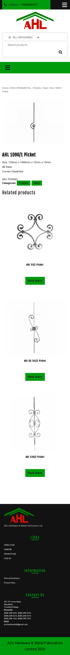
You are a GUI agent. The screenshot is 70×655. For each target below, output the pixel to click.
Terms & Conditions (12, 578)
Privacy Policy (9, 583)
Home (5, 88)
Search (59, 52)
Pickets (37, 88)
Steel (45, 88)
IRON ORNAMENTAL (20, 88)
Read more (35, 280)
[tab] (64, 5)
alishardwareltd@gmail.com (16, 624)
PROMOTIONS (10, 554)
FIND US (7, 558)
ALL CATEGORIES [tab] (22, 37)
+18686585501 (28, 3)
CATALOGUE (9, 545)
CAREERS (8, 549)
